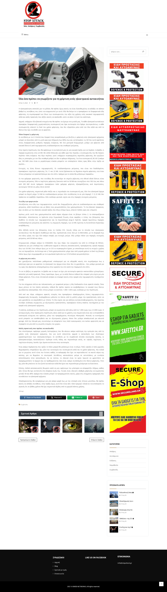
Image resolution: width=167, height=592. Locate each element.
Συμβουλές (24, 405)
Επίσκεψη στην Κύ (125, 510)
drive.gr (21, 391)
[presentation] (100, 414)
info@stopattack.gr (125, 563)
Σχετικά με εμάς (61, 570)
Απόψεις (113, 451)
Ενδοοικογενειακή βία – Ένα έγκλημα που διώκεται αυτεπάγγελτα (72, 426)
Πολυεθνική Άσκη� (126, 492)
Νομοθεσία (114, 465)
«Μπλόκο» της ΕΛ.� (126, 518)
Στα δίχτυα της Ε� (126, 527)
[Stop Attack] (34, 16)
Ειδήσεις (113, 460)
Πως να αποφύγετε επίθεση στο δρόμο (28, 426)
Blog (56, 566)
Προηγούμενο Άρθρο (28, 440)
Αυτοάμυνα (114, 456)
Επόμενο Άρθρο (96, 440)
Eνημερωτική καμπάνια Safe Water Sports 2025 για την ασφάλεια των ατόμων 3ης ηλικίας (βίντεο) (94, 426)
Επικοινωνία (59, 574)
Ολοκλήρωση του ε (126, 501)
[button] (146, 35)
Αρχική (57, 562)
